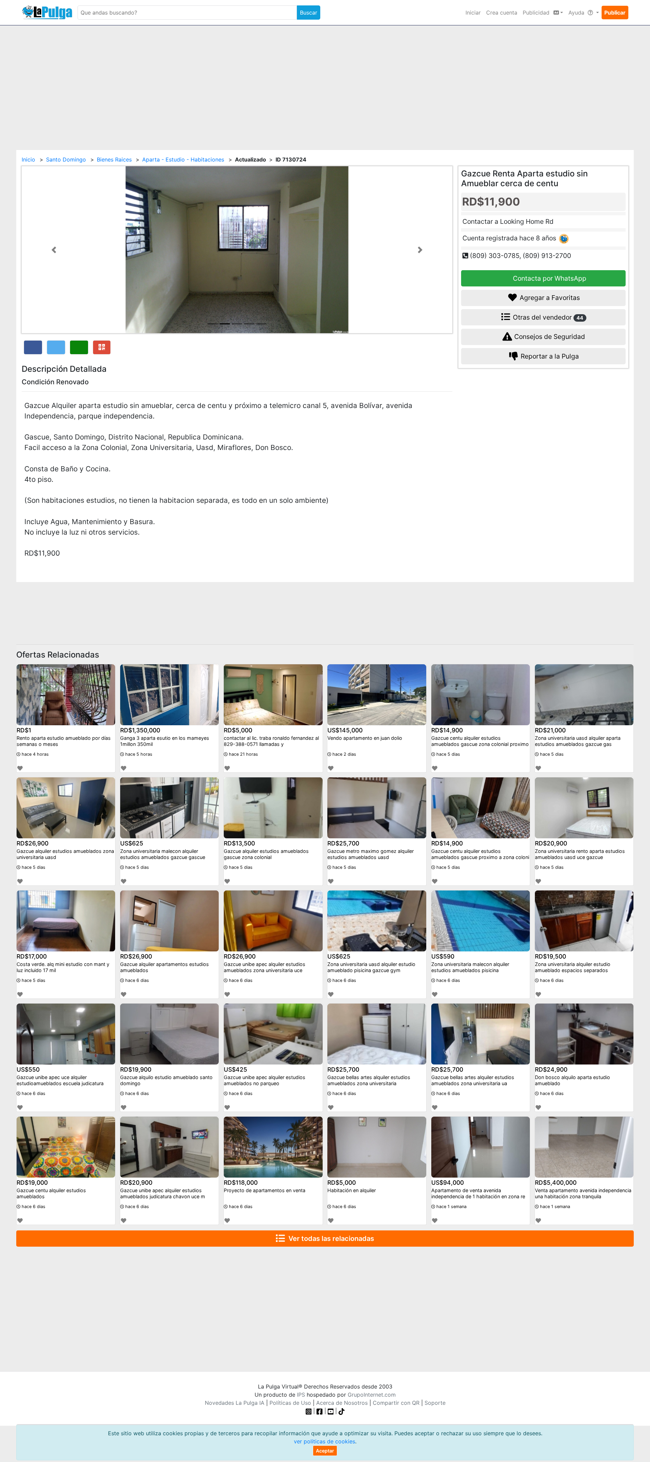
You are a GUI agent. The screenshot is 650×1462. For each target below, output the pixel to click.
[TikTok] (342, 1410)
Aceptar (325, 1451)
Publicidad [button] (537, 12)
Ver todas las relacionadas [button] (329, 1238)
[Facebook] (320, 1410)
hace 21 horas (243, 754)
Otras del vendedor (547, 317)
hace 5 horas (138, 754)
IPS (301, 1394)
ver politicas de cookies (324, 1441)
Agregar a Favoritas (549, 298)
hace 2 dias (343, 754)
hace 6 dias (136, 980)
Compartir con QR (396, 1402)
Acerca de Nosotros (342, 1402)
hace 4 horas (34, 754)
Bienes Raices (114, 159)
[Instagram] (309, 1410)
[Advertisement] (325, 83)
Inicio (28, 159)
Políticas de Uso (290, 1402)
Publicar (615, 12)
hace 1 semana (451, 1206)
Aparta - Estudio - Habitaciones (183, 159)
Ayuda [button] (577, 12)
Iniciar (473, 12)
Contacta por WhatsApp (548, 278)
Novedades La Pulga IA (234, 1402)
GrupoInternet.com (372, 1394)
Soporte (435, 1402)
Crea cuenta (501, 12)
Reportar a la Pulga (549, 356)
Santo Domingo (66, 159)
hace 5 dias (447, 754)
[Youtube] (331, 1410)
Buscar (308, 12)
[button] (54, 249)
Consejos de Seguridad (549, 336)
